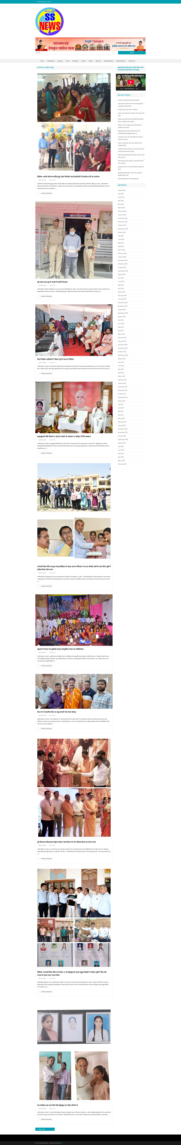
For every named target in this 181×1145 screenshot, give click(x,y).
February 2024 (122, 295)
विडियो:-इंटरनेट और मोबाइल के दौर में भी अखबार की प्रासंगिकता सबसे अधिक (130, 126)
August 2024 (122, 274)
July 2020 (121, 446)
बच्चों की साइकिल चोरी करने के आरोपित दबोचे (128, 179)
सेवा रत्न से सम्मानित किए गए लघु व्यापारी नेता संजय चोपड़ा (56, 712)
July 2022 (121, 362)
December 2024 (122, 260)
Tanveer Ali (52, 180)
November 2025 (122, 222)
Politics (83, 61)
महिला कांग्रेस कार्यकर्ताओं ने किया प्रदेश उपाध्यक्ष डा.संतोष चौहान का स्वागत (131, 156)
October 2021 (122, 394)
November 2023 (122, 306)
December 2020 (122, 429)
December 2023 (122, 302)
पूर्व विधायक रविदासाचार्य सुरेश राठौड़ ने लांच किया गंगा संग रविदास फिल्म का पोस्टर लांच (66, 842)
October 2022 (122, 351)
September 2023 (123, 313)
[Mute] (140, 89)
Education (75, 61)
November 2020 (122, 432)
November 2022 (122, 348)
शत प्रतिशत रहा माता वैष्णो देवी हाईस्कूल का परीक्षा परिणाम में (57, 1105)
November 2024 (122, 264)
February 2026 (122, 211)
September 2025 (123, 229)
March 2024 (121, 292)
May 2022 (121, 369)
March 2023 (121, 334)
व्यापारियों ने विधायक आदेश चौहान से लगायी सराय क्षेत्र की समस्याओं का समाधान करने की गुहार (131, 150)
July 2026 (121, 193)
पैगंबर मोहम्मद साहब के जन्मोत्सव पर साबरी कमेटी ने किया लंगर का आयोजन (130, 162)
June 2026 (121, 197)
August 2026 (122, 190)
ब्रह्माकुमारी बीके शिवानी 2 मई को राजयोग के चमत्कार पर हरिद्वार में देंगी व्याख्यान (64, 436)
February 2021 (122, 422)
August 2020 (122, 443)
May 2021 (121, 411)
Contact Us (132, 61)
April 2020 (121, 457)
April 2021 (121, 415)
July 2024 (121, 278)
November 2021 (122, 390)
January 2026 (122, 215)
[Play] (118, 89)
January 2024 (122, 299)
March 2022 (121, 376)
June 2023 (121, 323)
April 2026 (121, 204)
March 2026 (121, 207)
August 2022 (122, 359)
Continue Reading (46, 193)
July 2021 (121, 404)
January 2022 (122, 383)
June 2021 (121, 408)
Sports (91, 61)
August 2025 (122, 232)
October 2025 (122, 225)
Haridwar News (108, 61)
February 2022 (122, 380)
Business (60, 61)
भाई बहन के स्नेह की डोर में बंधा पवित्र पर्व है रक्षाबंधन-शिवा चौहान (131, 114)
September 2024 (123, 271)
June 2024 (121, 281)
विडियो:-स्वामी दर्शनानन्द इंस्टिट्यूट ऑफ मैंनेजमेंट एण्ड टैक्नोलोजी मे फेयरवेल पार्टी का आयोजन (68, 176)
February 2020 (122, 464)
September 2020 (123, 439)
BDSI (61, 1143)
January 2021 (122, 425)
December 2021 (122, 387)
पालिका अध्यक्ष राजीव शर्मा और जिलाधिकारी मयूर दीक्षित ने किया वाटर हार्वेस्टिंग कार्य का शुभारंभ (131, 120)
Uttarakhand (50, 61)
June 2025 (121, 239)
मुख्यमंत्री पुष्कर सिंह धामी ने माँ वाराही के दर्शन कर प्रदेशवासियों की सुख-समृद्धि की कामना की (129, 132)
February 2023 (122, 337)
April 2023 (121, 330)
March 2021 (121, 418)
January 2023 (122, 341)
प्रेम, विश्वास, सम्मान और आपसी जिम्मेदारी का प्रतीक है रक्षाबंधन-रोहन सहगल (130, 138)
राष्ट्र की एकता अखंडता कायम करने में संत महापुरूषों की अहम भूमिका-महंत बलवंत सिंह (130, 105)
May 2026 (121, 200)
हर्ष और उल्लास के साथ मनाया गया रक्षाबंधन (127, 109)
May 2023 (121, 327)
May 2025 (121, 243)
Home (42, 61)
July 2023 (121, 320)
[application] (131, 82)
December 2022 (122, 344)
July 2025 (121, 236)
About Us (98, 61)
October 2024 (122, 267)
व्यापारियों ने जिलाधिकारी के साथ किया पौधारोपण (129, 100)
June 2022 (121, 366)
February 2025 (122, 253)
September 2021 (123, 397)
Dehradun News (121, 61)
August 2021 (122, 401)
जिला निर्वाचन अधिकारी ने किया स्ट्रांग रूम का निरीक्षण (55, 359)
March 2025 (121, 250)
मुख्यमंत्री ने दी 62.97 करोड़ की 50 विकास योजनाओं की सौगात (131, 168)
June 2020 (121, 450)
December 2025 (122, 218)
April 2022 (121, 373)
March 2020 (121, 460)
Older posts (41, 1129)
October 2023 (122, 309)
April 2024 (121, 288)
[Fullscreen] (143, 89)
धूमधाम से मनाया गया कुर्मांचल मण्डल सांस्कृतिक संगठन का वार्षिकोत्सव (60, 649)
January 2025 (122, 257)
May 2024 (121, 285)
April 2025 (121, 246)
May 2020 (121, 453)
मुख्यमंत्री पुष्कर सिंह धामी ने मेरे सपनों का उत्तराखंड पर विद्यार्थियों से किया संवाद (130, 174)
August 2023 (122, 316)
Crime (67, 61)
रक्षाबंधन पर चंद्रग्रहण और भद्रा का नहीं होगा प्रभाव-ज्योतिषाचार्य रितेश (130, 144)
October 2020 (122, 436)
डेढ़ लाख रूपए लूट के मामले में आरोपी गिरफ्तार (52, 282)
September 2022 (123, 355)
